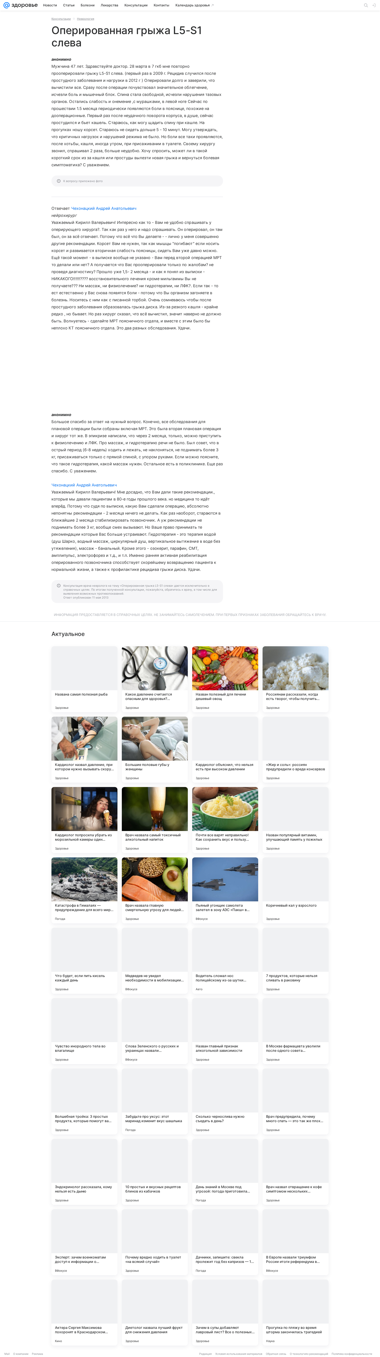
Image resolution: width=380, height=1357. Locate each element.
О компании (20, 1353)
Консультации (61, 18)
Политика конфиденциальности (352, 1353)
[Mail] (7, 5)
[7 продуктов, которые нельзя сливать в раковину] (296, 961)
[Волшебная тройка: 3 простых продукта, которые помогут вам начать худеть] (84, 1101)
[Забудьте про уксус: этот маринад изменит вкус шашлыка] (155, 1101)
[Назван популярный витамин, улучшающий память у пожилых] (296, 820)
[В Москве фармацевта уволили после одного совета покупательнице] (296, 1031)
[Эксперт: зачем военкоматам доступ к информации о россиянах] (84, 1242)
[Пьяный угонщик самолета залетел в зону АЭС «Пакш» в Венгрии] (225, 890)
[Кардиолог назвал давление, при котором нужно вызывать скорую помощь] (84, 750)
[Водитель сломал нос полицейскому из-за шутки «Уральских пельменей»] (225, 961)
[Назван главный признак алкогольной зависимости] (225, 1031)
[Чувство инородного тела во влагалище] (84, 1031)
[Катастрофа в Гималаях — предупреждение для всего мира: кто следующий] (84, 890)
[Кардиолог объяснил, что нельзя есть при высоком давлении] (225, 750)
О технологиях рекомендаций (309, 1353)
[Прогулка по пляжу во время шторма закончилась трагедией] (296, 1313)
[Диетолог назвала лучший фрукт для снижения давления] (155, 1313)
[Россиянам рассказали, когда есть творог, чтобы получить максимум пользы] (296, 679)
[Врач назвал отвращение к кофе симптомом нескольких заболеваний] (296, 1172)
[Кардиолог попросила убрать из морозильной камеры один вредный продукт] (84, 820)
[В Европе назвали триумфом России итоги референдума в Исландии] (296, 1242)
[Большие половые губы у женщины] (155, 750)
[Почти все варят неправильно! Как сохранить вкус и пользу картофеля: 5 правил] (225, 820)
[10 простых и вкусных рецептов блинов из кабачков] (155, 1172)
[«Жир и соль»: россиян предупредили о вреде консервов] (296, 750)
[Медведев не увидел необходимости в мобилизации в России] (155, 961)
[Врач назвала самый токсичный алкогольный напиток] (155, 820)
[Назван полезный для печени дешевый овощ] (225, 679)
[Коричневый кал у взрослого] (296, 890)
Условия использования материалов (238, 1353)
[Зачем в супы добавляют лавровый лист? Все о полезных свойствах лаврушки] (225, 1313)
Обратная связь (276, 1353)
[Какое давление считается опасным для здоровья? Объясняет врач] (155, 679)
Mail (7, 1353)
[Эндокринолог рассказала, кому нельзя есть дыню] (84, 1172)
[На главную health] (24, 5)
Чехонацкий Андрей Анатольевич (104, 208)
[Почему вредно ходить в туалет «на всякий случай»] (155, 1242)
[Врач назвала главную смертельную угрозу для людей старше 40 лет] (155, 890)
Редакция (205, 1353)
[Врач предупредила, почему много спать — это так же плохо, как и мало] (296, 1101)
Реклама (37, 1353)
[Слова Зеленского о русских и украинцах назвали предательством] (155, 1031)
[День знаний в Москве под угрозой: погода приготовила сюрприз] (225, 1172)
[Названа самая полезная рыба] (84, 679)
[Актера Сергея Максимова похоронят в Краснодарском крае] (84, 1313)
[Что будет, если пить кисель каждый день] (84, 961)
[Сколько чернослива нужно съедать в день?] (225, 1101)
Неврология (85, 18)
